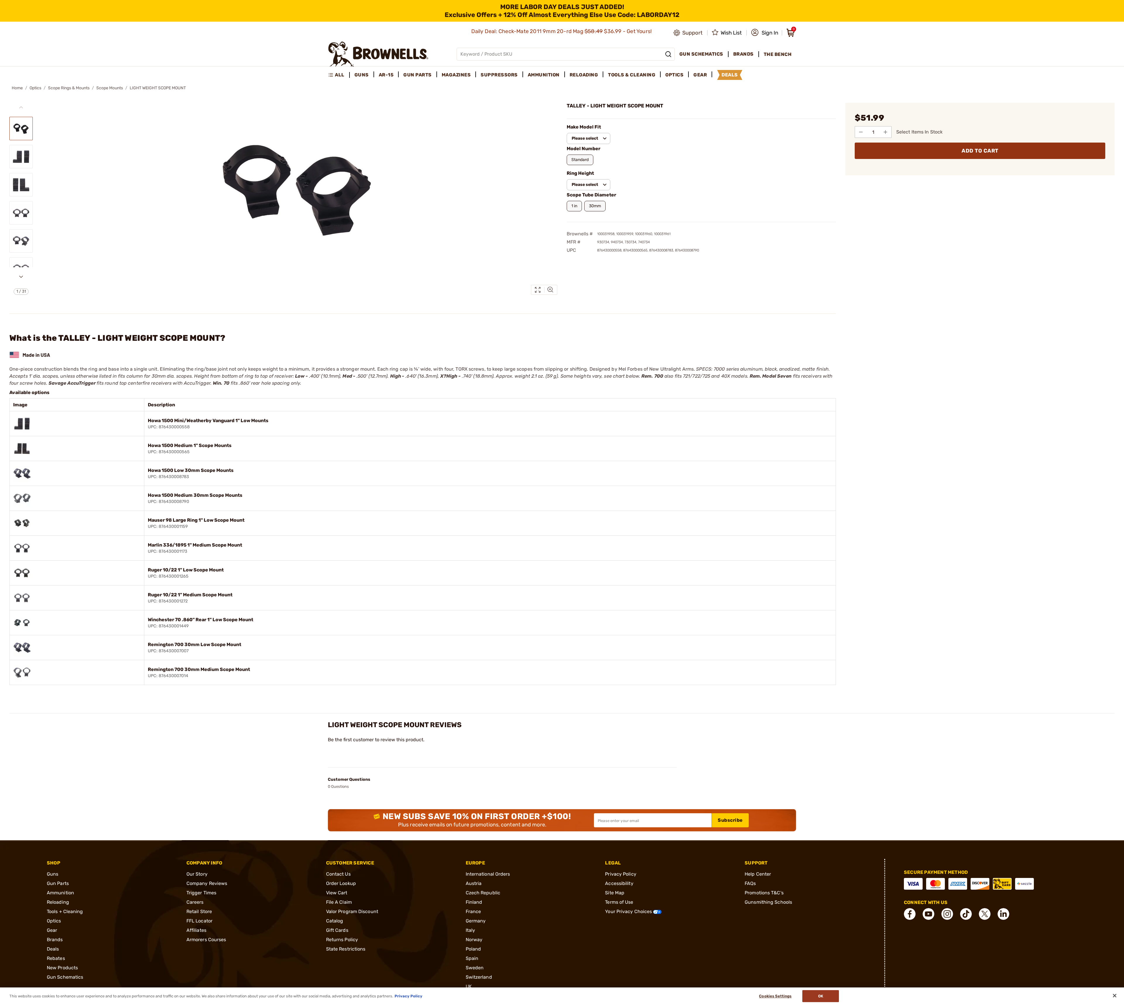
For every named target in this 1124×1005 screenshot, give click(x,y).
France (473, 911)
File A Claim (339, 902)
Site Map (614, 893)
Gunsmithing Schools (768, 902)
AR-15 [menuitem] (386, 75)
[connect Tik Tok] (966, 914)
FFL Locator (199, 921)
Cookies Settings (775, 996)
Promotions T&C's (764, 893)
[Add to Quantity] (885, 132)
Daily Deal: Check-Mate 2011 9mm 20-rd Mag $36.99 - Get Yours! (562, 31)
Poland (473, 949)
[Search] (668, 54)
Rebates (56, 958)
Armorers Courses (206, 939)
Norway (474, 939)
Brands (55, 939)
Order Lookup (341, 883)
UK (469, 986)
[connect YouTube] (928, 914)
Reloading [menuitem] (584, 75)
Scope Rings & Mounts (69, 87)
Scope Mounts (109, 87)
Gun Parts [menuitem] (417, 75)
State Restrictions (346, 949)
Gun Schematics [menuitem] (701, 54)
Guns (52, 874)
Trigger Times (201, 893)
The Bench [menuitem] (778, 54)
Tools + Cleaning (65, 911)
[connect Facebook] (910, 914)
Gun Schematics (65, 977)
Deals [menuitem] (730, 75)
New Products (62, 967)
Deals (53, 949)
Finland (474, 902)
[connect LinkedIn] (1003, 914)
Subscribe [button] (730, 820)
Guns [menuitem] (361, 75)
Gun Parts (58, 883)
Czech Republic (483, 893)
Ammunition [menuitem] (544, 75)
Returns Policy (342, 939)
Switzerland (479, 977)
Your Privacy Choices (629, 911)
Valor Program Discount (352, 911)
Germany (476, 921)
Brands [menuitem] (743, 54)
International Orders (488, 874)
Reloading (58, 902)
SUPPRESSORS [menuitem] (499, 75)
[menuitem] (339, 74)
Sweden (475, 967)
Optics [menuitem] (674, 75)
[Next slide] (21, 276)
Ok (820, 996)
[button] (764, 33)
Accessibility (619, 883)
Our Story (197, 874)
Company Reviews (206, 883)
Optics (35, 87)
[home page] (378, 54)
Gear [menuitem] (700, 75)
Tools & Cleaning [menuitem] (631, 75)
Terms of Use (619, 902)
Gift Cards (337, 930)
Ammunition (60, 893)
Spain (472, 958)
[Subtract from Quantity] (861, 132)
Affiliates (196, 930)
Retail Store (199, 911)
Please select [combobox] (585, 138)
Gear (52, 930)
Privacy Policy (620, 874)
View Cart (336, 893)
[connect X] (985, 914)
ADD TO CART (980, 151)
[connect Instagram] (947, 914)
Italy (470, 930)
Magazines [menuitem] (456, 75)
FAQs (750, 883)
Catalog (334, 921)
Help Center (758, 874)
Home (17, 87)
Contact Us (338, 874)
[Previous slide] (21, 107)
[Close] (1114, 995)
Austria (474, 883)
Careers (195, 902)
